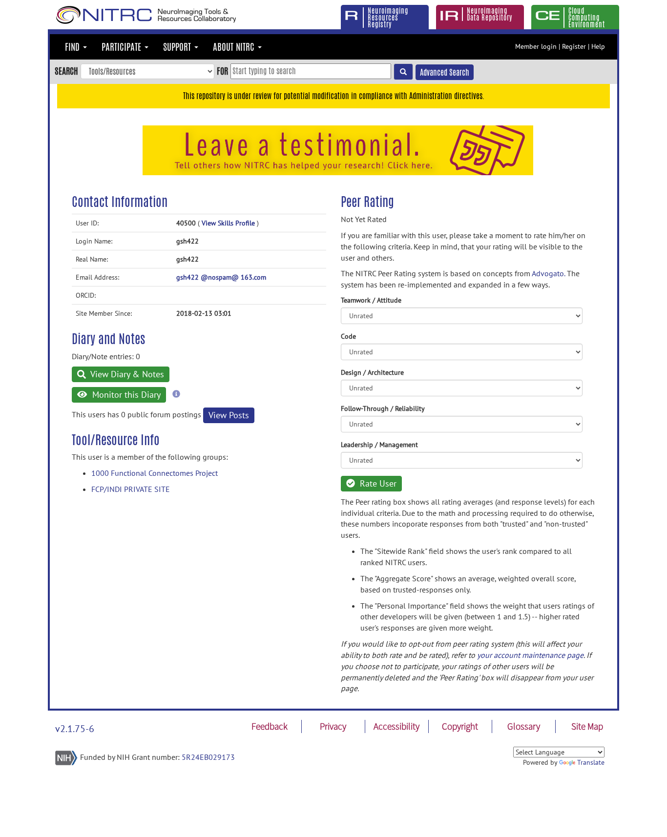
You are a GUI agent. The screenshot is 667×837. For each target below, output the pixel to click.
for (222, 70)
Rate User (376, 483)
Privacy (333, 726)
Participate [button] (123, 47)
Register (574, 46)
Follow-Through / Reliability (383, 408)
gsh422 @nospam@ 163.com (221, 277)
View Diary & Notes (126, 374)
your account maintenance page (530, 655)
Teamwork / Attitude (371, 300)
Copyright (460, 726)
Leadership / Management (379, 444)
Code (348, 336)
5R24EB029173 (208, 757)
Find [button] (73, 47)
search (66, 70)
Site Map (587, 726)
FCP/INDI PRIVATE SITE (130, 489)
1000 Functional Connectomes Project (154, 473)
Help (598, 46)
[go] (403, 71)
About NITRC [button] (235, 47)
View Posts (228, 415)
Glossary (523, 726)
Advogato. (548, 273)
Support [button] (178, 47)
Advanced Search (444, 72)
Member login (536, 46)
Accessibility (396, 726)
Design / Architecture (372, 372)
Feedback (269, 726)
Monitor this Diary (125, 394)
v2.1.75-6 (74, 728)
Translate (590, 762)
